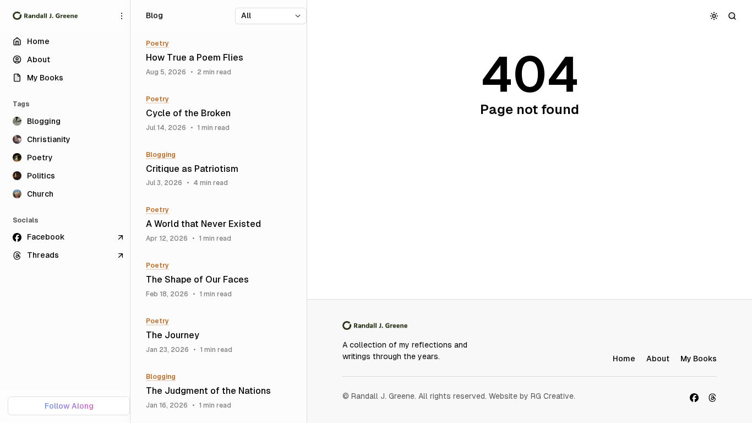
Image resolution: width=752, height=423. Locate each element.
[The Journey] (222, 336)
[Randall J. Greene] (45, 16)
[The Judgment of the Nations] (222, 391)
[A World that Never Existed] (222, 224)
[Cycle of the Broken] (222, 114)
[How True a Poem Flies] (222, 58)
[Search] (732, 15)
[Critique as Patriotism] (222, 169)
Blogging (161, 155)
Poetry (157, 43)
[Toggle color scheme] (714, 15)
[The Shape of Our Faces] (222, 280)
